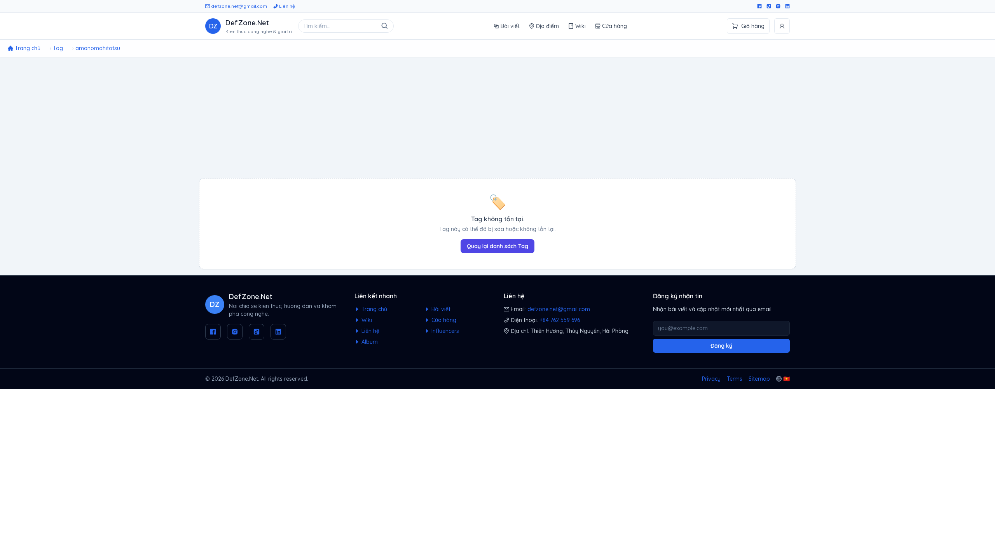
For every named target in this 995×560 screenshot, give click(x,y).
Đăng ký (721, 345)
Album (369, 341)
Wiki (580, 26)
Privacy (711, 378)
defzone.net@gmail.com (238, 6)
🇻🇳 (786, 378)
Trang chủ (373, 309)
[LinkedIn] (787, 6)
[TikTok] (768, 6)
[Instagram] (778, 6)
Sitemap (759, 378)
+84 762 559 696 (559, 320)
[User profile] (782, 26)
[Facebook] (759, 6)
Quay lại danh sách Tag (497, 246)
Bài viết (510, 26)
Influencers (444, 330)
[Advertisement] (497, 117)
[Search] (385, 26)
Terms (734, 378)
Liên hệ (286, 6)
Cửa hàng (614, 26)
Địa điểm (547, 26)
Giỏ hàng (753, 26)
